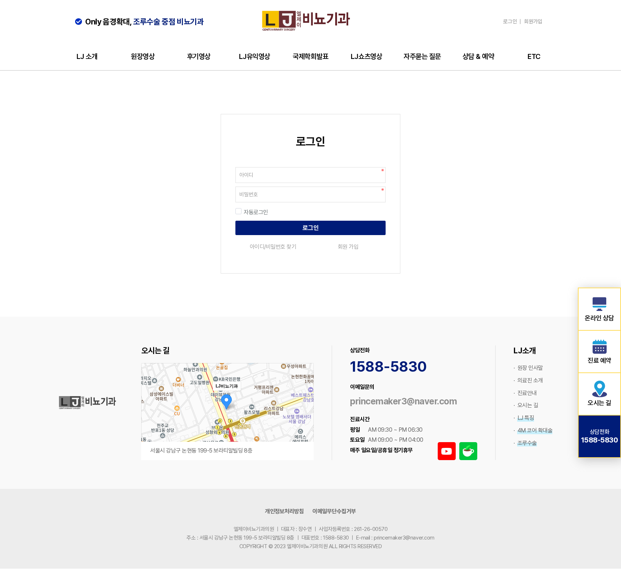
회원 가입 (348, 246)
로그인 (510, 21)
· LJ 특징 (524, 417)
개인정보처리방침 (284, 511)
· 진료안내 (525, 393)
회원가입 (533, 21)
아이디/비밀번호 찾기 (273, 246)
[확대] (305, 398)
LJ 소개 (87, 56)
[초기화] (305, 424)
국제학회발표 (310, 56)
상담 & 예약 (478, 56)
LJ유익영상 (254, 56)
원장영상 (143, 56)
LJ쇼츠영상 (366, 56)
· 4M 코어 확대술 (533, 430)
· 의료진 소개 (528, 380)
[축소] (305, 410)
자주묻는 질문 (422, 56)
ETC (534, 56)
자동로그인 (256, 212)
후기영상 (199, 56)
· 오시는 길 (526, 405)
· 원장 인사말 (528, 367)
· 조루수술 (525, 443)
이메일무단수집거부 (334, 511)
